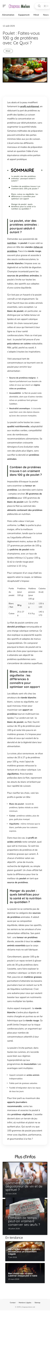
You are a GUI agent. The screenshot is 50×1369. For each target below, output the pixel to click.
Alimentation (14, 1215)
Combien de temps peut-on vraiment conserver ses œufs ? (24, 1221)
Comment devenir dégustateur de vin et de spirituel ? (23, 1186)
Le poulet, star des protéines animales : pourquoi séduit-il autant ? (23, 178)
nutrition (11, 243)
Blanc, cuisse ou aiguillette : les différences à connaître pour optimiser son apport (24, 196)
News (7, 1180)
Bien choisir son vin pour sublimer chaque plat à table (22, 1274)
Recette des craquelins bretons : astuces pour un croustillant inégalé (24, 1251)
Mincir (8, 51)
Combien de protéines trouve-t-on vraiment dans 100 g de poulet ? (25, 187)
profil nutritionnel (29, 106)
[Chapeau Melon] (19, 6)
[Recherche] (39, 6)
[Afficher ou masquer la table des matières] (38, 170)
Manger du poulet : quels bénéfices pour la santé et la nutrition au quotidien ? (23, 206)
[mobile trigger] (5, 6)
